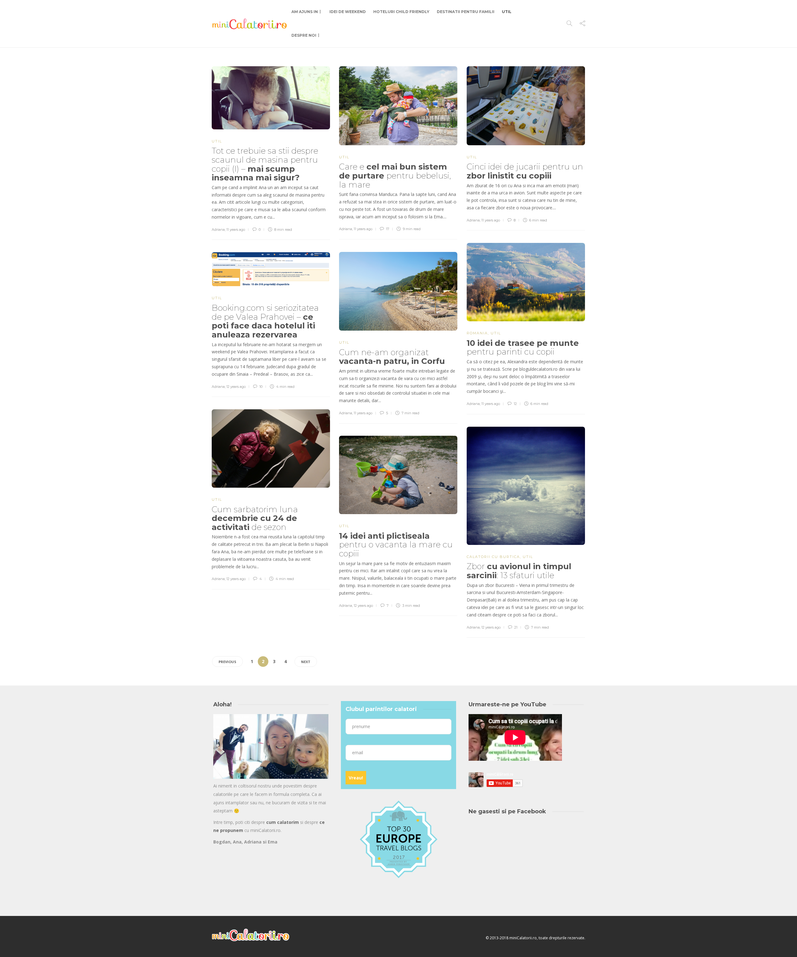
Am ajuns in (304, 11)
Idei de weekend (347, 11)
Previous (227, 661)
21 (515, 627)
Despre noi (303, 35)
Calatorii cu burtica (493, 557)
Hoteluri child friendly (401, 11)
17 (387, 229)
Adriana (218, 229)
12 (515, 404)
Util (507, 11)
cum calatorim (282, 822)
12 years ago (236, 386)
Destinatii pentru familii (465, 11)
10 (260, 386)
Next (305, 661)
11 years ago (235, 229)
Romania (477, 333)
